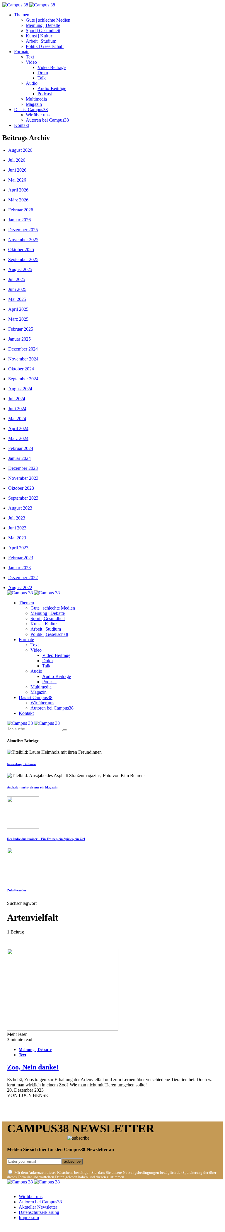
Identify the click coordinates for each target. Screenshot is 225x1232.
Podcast (45, 93)
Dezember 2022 (23, 577)
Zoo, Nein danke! (33, 1067)
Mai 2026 (17, 179)
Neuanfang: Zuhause (21, 764)
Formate (21, 51)
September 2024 (23, 378)
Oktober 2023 (21, 488)
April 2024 (18, 428)
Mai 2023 (17, 537)
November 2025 (23, 239)
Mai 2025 (17, 299)
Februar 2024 (20, 448)
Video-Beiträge (52, 67)
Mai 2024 (17, 418)
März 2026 (18, 199)
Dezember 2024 (23, 348)
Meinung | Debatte (43, 25)
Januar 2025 (19, 339)
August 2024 (20, 388)
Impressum (29, 1217)
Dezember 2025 (23, 229)
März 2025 (18, 319)
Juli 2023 (16, 517)
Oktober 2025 (21, 249)
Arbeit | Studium (41, 41)
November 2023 (23, 478)
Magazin (34, 104)
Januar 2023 (19, 567)
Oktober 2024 (21, 368)
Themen (21, 14)
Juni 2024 (17, 408)
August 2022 (20, 587)
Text (30, 56)
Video (31, 62)
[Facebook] (9, 1227)
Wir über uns (38, 114)
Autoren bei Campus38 (47, 120)
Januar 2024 (19, 458)
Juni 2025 (17, 289)
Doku (43, 72)
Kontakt (21, 125)
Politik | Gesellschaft (45, 46)
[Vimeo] (29, 1227)
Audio (32, 83)
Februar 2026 (20, 209)
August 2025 (20, 269)
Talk (42, 77)
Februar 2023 (20, 557)
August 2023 (20, 507)
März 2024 (18, 438)
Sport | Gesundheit (43, 30)
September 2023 (23, 498)
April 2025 (18, 309)
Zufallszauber (16, 890)
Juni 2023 (17, 527)
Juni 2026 (17, 170)
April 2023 (18, 547)
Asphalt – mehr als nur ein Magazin (32, 787)
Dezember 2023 (23, 468)
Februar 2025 (20, 329)
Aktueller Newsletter (38, 1207)
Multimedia (36, 98)
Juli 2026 (16, 160)
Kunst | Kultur (39, 35)
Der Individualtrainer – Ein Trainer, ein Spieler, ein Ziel (46, 839)
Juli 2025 (16, 279)
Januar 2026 (19, 219)
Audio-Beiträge (52, 88)
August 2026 (20, 150)
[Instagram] (15, 1227)
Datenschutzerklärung (39, 1212)
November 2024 (23, 358)
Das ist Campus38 (31, 109)
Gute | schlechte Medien (48, 20)
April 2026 (18, 189)
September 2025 (23, 259)
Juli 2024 (16, 398)
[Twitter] (22, 1227)
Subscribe (72, 1161)
